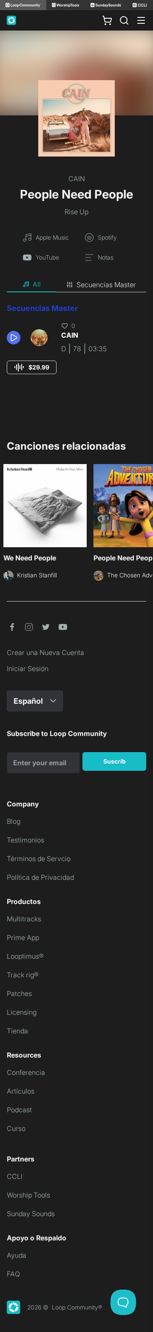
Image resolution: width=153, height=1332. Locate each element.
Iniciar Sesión (27, 668)
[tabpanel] (76, 346)
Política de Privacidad (40, 877)
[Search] (124, 20)
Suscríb (114, 761)
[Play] (13, 337)
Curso (16, 1128)
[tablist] (76, 284)
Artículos (20, 1091)
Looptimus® (25, 956)
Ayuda (16, 1255)
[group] (32, 367)
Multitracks (24, 919)
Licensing (22, 1012)
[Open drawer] (141, 20)
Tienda (17, 1031)
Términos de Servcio (39, 858)
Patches (19, 993)
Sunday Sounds (31, 1213)
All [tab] (37, 284)
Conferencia (26, 1072)
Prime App (23, 937)
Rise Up (76, 211)
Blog (13, 821)
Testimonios (25, 840)
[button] (15, 337)
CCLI (15, 1176)
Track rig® (23, 975)
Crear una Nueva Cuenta (45, 652)
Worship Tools (28, 1195)
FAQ (13, 1274)
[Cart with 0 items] (107, 20)
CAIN (76, 178)
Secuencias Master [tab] (106, 284)
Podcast (19, 1109)
